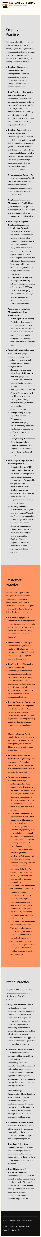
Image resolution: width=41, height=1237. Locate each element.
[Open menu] (3, 12)
